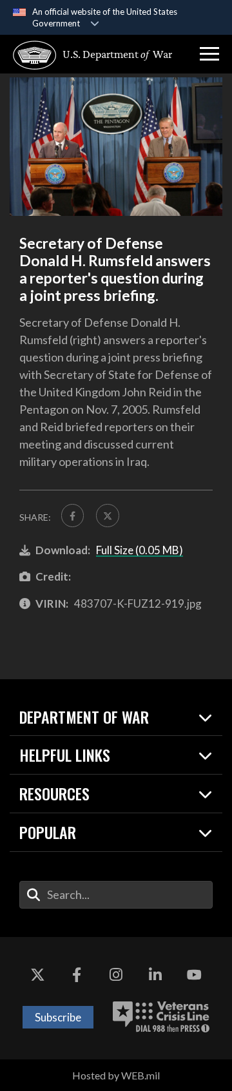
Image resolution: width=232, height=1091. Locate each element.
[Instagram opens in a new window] (116, 976)
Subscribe (58, 1017)
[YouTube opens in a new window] (195, 976)
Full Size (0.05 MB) (139, 550)
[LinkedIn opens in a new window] (155, 976)
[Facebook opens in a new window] (77, 976)
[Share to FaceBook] (72, 515)
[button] (209, 54)
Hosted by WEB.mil (116, 1075)
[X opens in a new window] (37, 976)
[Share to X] (107, 515)
